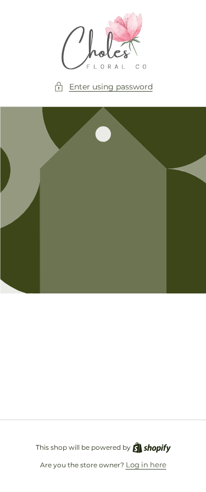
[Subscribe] (174, 384)
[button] (103, 87)
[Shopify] (151, 447)
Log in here (146, 464)
